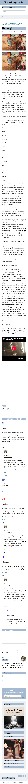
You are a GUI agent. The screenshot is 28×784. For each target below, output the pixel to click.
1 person (8, 572)
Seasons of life (6, 24)
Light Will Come (8, 728)
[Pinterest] (19, 776)
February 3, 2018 (5, 504)
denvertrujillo (7, 455)
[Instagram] (21, 776)
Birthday (4, 23)
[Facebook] (23, 776)
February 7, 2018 (5, 562)
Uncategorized (15, 24)
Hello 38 (7, 28)
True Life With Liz (8, 7)
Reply (3, 447)
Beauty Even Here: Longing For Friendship (11, 732)
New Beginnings (11, 23)
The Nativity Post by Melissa (11, 760)
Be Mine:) (6, 767)
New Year (18, 23)
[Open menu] (3, 17)
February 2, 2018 (5, 428)
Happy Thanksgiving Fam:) (11, 763)
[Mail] (25, 776)
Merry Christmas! (8, 736)
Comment (21, 641)
